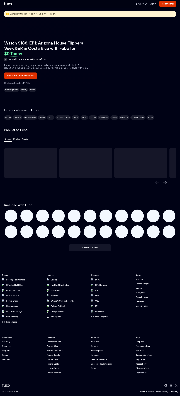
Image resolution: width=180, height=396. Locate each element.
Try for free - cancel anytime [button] (20, 75)
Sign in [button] (153, 4)
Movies (16, 139)
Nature (93, 117)
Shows (8, 139)
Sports (150, 117)
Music (84, 117)
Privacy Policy (162, 392)
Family (50, 117)
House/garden (11, 90)
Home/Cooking (63, 117)
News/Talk (103, 117)
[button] (157, 182)
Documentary (30, 117)
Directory (174, 392)
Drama (42, 117)
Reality (24, 90)
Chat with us (141, 373)
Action (8, 117)
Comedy (17, 117)
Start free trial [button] (168, 4)
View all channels (90, 247)
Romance (124, 117)
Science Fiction (137, 117)
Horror (75, 117)
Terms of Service (147, 392)
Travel (32, 90)
